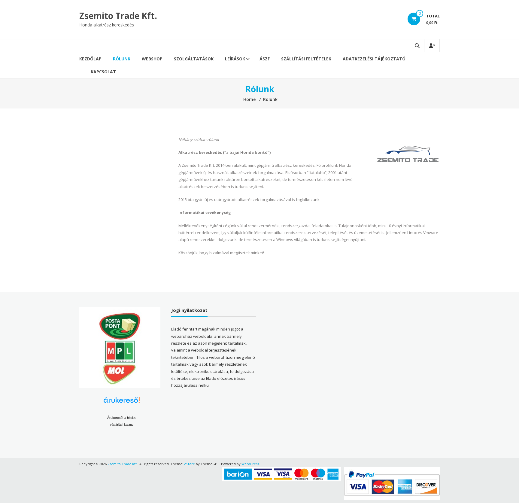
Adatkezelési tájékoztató (374, 59)
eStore (189, 464)
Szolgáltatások (194, 59)
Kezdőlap (90, 59)
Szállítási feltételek (306, 59)
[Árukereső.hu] (122, 402)
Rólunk (121, 59)
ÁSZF (265, 59)
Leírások (235, 59)
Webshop (152, 59)
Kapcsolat (103, 72)
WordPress (250, 464)
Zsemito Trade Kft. (118, 15)
